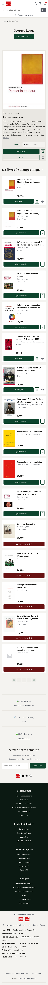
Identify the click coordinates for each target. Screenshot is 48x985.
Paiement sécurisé (24, 804)
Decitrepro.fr (24, 866)
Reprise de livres (24, 833)
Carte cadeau (24, 829)
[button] (24, 128)
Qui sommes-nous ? (24, 854)
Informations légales (24, 883)
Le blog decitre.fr (24, 841)
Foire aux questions (24, 796)
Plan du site (24, 903)
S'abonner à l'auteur (24, 36)
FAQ (24, 721)
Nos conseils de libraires (24, 705)
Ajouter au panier (21, 233)
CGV (24, 895)
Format (17, 144)
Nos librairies (24, 858)
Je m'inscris (37, 766)
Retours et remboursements (24, 807)
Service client (24, 815)
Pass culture (24, 837)
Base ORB (24, 870)
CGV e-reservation (24, 899)
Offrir (21, 157)
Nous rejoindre (24, 862)
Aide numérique (24, 811)
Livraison (24, 800)
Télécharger (21, 151)
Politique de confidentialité (24, 887)
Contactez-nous (24, 738)
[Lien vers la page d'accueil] (8, 4)
